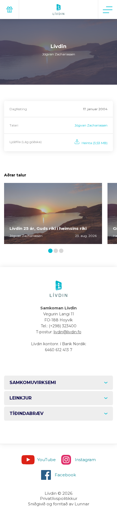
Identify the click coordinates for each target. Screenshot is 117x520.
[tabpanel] (53, 213)
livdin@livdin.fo (67, 331)
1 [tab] (51, 251)
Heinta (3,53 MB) (94, 143)
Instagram (85, 459)
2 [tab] (57, 251)
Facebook (65, 474)
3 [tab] (62, 251)
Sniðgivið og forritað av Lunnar (58, 503)
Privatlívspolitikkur (58, 498)
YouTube (46, 459)
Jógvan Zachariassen (91, 125)
